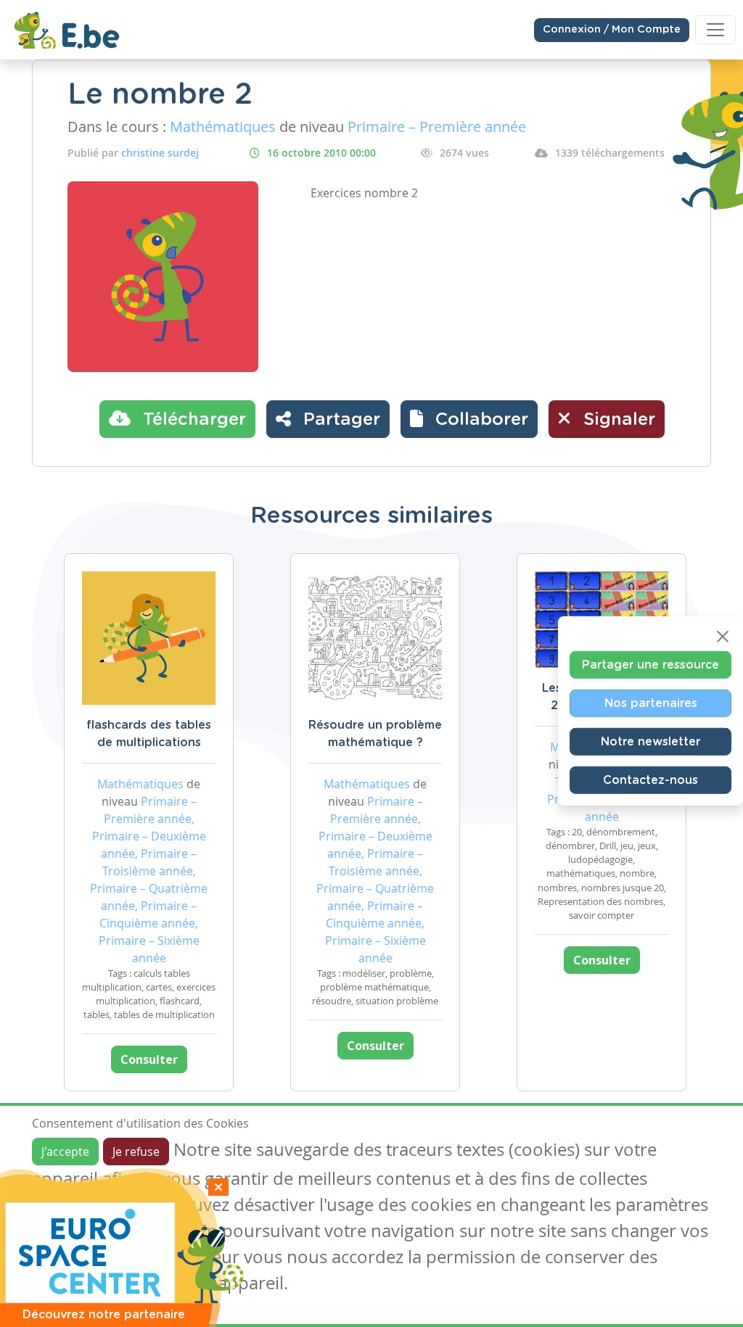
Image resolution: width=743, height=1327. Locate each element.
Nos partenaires (650, 703)
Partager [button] (339, 420)
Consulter (149, 1059)
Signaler (616, 420)
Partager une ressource (650, 665)
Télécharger (192, 420)
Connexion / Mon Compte (612, 30)
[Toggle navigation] (715, 29)
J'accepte (65, 1151)
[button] (469, 419)
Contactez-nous (650, 780)
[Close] (722, 636)
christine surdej (160, 153)
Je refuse (136, 1151)
